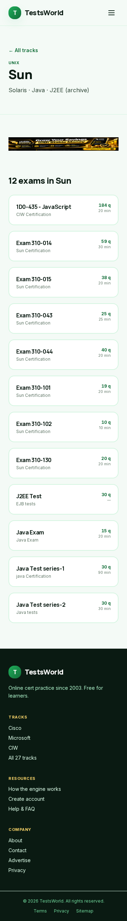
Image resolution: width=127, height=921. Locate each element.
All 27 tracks (22, 758)
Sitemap (84, 911)
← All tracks (23, 50)
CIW (13, 748)
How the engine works (34, 789)
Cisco (15, 728)
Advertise (19, 860)
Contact (17, 850)
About (15, 840)
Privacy (17, 870)
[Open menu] (111, 13)
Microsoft (19, 738)
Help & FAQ (21, 809)
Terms (40, 911)
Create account (26, 799)
